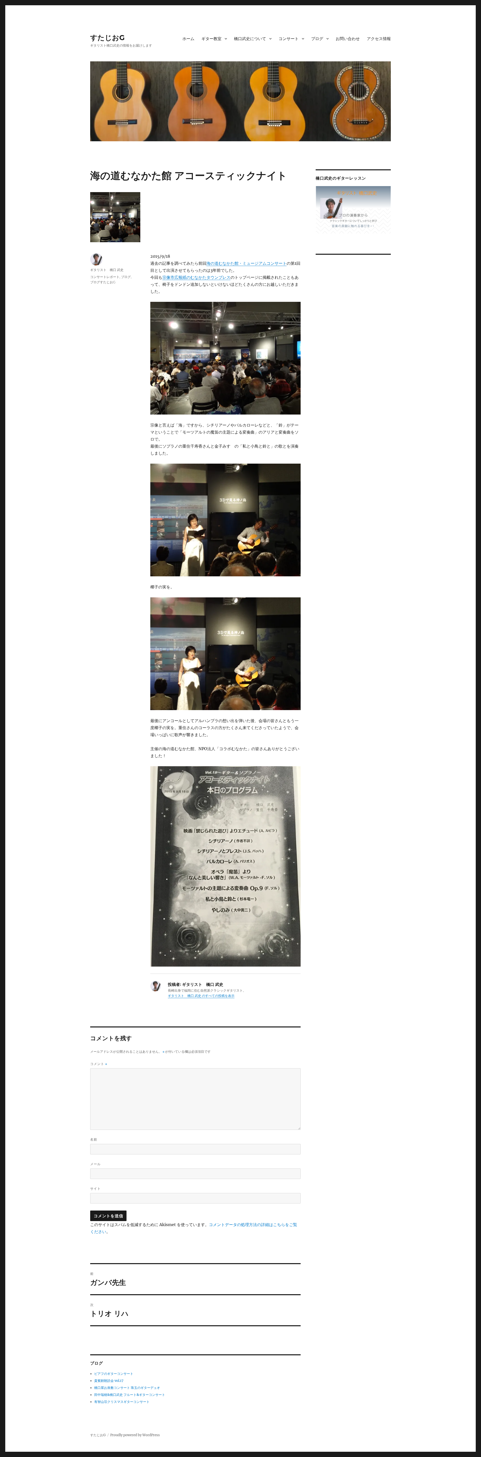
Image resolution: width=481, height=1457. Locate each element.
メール (95, 1164)
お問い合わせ (348, 38)
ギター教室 (211, 38)
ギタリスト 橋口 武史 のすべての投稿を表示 (201, 996)
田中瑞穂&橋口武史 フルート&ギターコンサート (129, 1395)
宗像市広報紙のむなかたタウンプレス (196, 277)
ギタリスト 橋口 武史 (107, 270)
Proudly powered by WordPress (135, 1435)
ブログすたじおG (104, 282)
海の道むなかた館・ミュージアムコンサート (246, 263)
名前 (93, 1139)
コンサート (289, 38)
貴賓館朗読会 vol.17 (109, 1381)
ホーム (188, 38)
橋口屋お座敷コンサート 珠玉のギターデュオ (127, 1388)
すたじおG (107, 37)
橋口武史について (250, 38)
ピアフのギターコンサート (113, 1374)
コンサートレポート (104, 277)
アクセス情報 (379, 38)
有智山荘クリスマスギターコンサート (122, 1402)
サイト (95, 1188)
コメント (98, 1064)
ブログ (317, 38)
